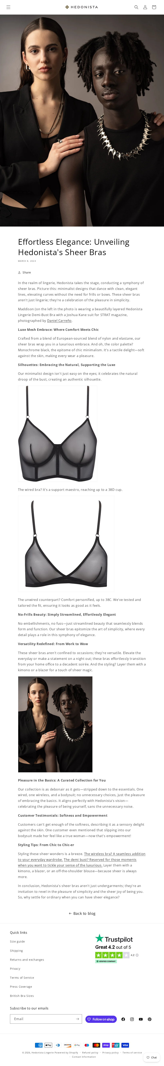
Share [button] (27, 272)
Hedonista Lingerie (43, 1052)
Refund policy (90, 1052)
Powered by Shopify (66, 1052)
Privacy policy (110, 1052)
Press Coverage (21, 986)
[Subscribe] (77, 1019)
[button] (8, 7)
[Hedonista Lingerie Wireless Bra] (66, 591)
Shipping (16, 951)
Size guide (17, 941)
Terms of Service (22, 977)
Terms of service (132, 1052)
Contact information (84, 1056)
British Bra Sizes (22, 996)
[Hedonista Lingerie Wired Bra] (57, 480)
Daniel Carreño (59, 320)
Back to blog (84, 913)
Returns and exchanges (27, 960)
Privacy (15, 969)
